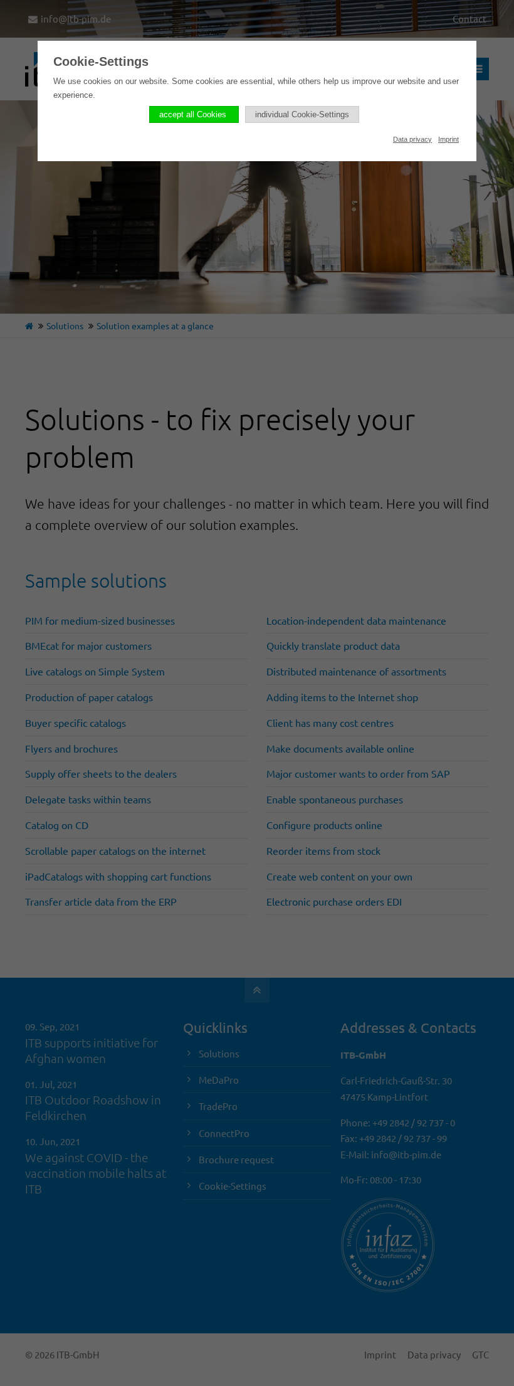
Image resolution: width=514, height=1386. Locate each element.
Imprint (448, 139)
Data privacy (412, 139)
